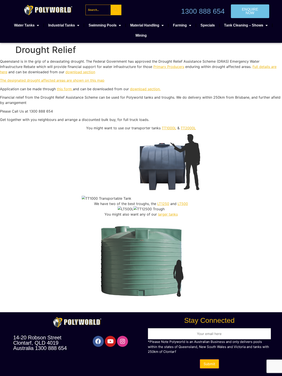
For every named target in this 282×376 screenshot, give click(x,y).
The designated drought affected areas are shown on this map (52, 80)
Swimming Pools (103, 25)
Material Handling (144, 25)
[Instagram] (122, 341)
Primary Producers (168, 66)
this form (65, 89)
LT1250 (163, 203)
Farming (180, 25)
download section (80, 72)
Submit (209, 364)
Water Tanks (24, 25)
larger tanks (168, 214)
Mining (141, 35)
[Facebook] (98, 341)
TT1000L (169, 128)
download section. (145, 89)
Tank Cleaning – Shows (243, 25)
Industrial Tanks (61, 25)
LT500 (183, 203)
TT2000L (188, 128)
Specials (207, 25)
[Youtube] (110, 341)
